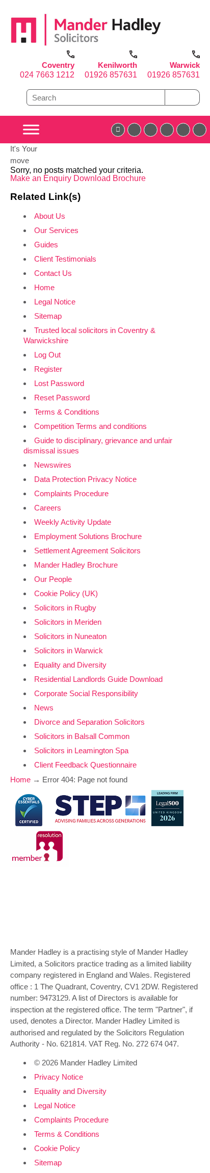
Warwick (185, 65)
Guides (46, 244)
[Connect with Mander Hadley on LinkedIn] (151, 130)
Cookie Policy (57, 1148)
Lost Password (59, 383)
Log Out (47, 354)
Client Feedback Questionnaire (85, 764)
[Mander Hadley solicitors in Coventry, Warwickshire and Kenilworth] (86, 46)
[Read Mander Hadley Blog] (134, 130)
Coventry (58, 65)
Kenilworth (117, 65)
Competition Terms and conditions (90, 426)
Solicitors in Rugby (65, 607)
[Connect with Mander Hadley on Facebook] (118, 130)
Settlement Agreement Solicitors (87, 550)
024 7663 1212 (47, 74)
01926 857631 (111, 74)
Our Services (56, 230)
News (44, 707)
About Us (49, 216)
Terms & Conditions (66, 411)
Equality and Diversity (70, 664)
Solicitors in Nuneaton (70, 636)
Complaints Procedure (71, 493)
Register (48, 369)
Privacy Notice (58, 1077)
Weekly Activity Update (72, 522)
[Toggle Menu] (31, 130)
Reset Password (62, 397)
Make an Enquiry (41, 178)
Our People (53, 579)
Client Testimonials (65, 258)
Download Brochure (109, 178)
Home (44, 287)
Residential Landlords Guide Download (98, 679)
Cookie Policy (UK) (66, 593)
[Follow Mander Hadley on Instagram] (167, 130)
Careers (47, 507)
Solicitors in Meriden (67, 622)
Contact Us (53, 273)
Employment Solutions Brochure (88, 536)
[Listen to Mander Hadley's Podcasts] (199, 130)
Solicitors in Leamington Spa (81, 750)
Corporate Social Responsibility (86, 693)
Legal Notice (54, 301)
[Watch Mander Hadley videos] (183, 130)
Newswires (52, 465)
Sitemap (48, 316)
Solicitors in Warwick (68, 650)
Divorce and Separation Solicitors (89, 722)
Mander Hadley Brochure (76, 564)
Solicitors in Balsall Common (81, 736)
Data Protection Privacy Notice (85, 479)
